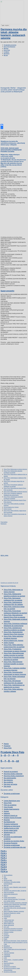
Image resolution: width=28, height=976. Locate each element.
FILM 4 (4, 858)
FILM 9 (4, 869)
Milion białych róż (9, 923)
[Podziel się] (14, 128)
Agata (5, 878)
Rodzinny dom (8, 947)
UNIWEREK (7, 956)
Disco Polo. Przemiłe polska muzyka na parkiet (14, 658)
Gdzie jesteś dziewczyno (11, 894)
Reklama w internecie (12, 826)
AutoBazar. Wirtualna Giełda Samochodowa (12, 883)
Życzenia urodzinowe (12, 793)
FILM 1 (4, 851)
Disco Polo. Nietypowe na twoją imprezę (15, 469)
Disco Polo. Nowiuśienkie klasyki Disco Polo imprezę (14, 633)
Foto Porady (8, 807)
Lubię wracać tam (9, 920)
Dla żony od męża (10, 784)
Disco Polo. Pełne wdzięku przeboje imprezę (13, 637)
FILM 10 (4, 871)
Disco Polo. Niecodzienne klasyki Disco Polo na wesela (14, 616)
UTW (5, 958)
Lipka (5, 918)
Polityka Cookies (8, 932)
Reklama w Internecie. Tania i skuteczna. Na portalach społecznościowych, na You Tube (15, 942)
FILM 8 (4, 867)
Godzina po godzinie (7, 583)
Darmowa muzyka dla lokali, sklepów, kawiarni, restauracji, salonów (14, 33)
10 (17, 760)
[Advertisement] (14, 71)
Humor (6, 811)
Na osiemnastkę (10, 778)
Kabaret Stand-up (10, 815)
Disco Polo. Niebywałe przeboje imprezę (15, 491)
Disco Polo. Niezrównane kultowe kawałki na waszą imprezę (14, 664)
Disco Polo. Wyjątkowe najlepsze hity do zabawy (13, 682)
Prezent (6, 934)
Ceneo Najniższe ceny (12, 801)
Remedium (7, 946)
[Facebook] (14, 125)
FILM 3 (4, 855)
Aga (5, 877)
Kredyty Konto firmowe (12, 818)
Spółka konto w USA (11, 828)
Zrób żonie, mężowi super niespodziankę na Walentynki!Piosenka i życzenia (11, 149)
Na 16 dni (15, 583)
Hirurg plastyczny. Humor (11, 507)
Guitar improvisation (10, 897)
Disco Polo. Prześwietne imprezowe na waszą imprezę (15, 650)
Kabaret (7, 813)
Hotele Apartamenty (11, 809)
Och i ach (6, 927)
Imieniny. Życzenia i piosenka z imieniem (15, 903)
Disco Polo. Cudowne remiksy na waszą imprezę (15, 669)
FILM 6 (4, 862)
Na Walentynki (9, 822)
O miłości (6, 52)
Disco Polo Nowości (9, 47)
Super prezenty (7, 291)
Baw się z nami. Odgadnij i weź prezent (15, 887)
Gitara (5, 896)
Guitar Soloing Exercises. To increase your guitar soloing (14, 900)
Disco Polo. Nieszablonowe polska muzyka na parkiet (14, 654)
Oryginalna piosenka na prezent (13, 928)
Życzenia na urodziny (10, 966)
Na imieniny (8, 780)
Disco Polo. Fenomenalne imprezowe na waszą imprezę (15, 673)
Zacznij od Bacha (8, 963)
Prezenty (7, 746)
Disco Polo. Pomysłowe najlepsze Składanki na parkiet (13, 485)
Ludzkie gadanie (8, 922)
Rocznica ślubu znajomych (14, 776)
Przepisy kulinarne (11, 824)
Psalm (5, 939)
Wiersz (6, 961)
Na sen (6, 55)
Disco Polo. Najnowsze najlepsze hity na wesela (13, 599)
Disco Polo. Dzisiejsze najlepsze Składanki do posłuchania (13, 494)
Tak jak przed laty (9, 953)
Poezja (6, 744)
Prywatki (6, 937)
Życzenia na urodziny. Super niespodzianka (12, 969)
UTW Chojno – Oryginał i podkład (13, 960)
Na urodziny (8, 782)
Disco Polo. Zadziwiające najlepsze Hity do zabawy (13, 603)
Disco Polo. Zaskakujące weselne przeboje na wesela (13, 497)
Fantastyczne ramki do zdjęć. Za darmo (15, 890)
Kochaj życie (7, 915)
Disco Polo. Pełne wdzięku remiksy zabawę (13, 690)
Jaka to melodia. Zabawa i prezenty (14, 911)
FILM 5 (4, 860)
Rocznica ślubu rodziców (13, 774)
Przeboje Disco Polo (12, 752)
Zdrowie (7, 834)
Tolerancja (7, 954)
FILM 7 (4, 865)
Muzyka (6, 48)
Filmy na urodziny (9, 892)
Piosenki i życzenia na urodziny (13, 930)
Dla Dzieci (6, 53)
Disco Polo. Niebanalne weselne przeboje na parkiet (13, 471)
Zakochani (7, 965)
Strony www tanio (10, 830)
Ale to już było (8, 880)
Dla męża (7, 786)
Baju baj (6, 885)
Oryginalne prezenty (10, 45)
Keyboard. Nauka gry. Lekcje (12, 913)
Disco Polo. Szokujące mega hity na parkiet (14, 607)
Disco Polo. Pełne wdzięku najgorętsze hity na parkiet (14, 646)
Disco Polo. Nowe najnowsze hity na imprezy (14, 677)
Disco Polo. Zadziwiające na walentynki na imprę (14, 686)
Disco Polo (7, 50)
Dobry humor (8, 509)
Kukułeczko (7, 916)
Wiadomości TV (9, 832)
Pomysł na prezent (11, 771)
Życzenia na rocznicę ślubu (14, 841)
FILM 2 (4, 853)
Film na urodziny (10, 805)
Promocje (6, 935)
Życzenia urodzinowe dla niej (15, 847)
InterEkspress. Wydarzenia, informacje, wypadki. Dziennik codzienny (15, 905)
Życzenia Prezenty (10, 843)
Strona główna (8, 875)
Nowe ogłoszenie (9, 925)
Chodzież (6, 889)
